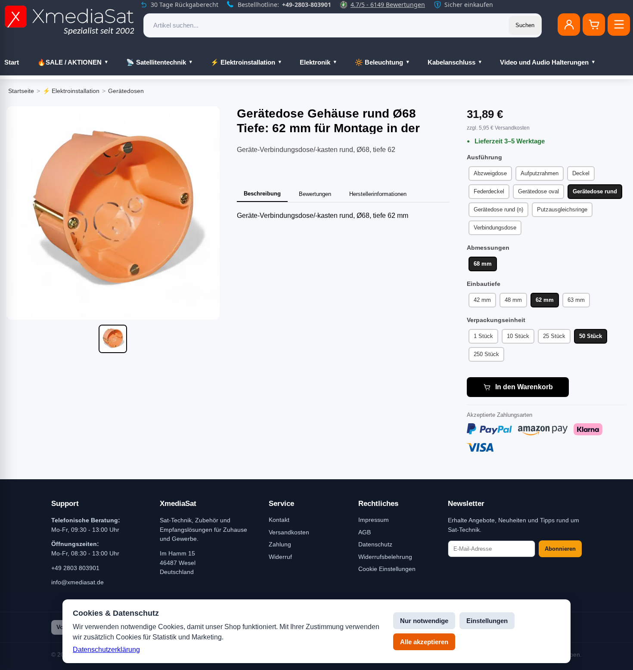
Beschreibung (262, 193)
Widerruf (280, 556)
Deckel (581, 173)
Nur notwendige (424, 620)
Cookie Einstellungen (387, 568)
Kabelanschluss (451, 62)
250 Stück (486, 354)
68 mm (483, 264)
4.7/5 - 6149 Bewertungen (388, 4)
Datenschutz (375, 544)
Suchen (524, 25)
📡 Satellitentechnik (156, 62)
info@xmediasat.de (77, 582)
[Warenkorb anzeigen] (594, 24)
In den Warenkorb (524, 387)
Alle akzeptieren (424, 641)
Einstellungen (487, 620)
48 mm (513, 300)
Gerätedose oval (538, 191)
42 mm (482, 300)
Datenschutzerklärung (106, 649)
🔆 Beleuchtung (379, 62)
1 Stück (483, 336)
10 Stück (518, 336)
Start (11, 62)
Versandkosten (289, 532)
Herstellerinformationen (377, 194)
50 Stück (590, 336)
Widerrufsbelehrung (385, 556)
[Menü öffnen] (619, 24)
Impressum (373, 519)
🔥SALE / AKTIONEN (69, 62)
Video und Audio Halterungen (544, 62)
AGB (364, 532)
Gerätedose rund (595, 191)
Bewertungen (315, 194)
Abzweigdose (490, 173)
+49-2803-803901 (306, 4)
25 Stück (554, 336)
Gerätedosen (126, 90)
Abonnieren (560, 549)
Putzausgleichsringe (562, 209)
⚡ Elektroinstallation (243, 62)
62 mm (545, 300)
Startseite (21, 90)
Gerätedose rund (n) (498, 209)
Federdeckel (489, 191)
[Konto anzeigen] (569, 24)
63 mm (576, 300)
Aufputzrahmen (540, 173)
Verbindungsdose (495, 227)
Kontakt (279, 519)
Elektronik (315, 62)
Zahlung (280, 544)
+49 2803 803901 (75, 568)
